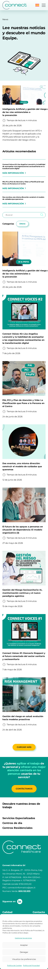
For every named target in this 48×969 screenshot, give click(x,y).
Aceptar (24, 945)
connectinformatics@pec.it (21, 887)
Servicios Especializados (18, 818)
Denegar (24, 952)
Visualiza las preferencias (24, 959)
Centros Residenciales (17, 827)
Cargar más (24, 747)
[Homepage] (14, 5)
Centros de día (12, 823)
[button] (37, 5)
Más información (13, 173)
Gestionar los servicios (23, 938)
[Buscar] (41, 215)
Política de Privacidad (31, 965)
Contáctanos (24, 788)
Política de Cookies (14, 965)
